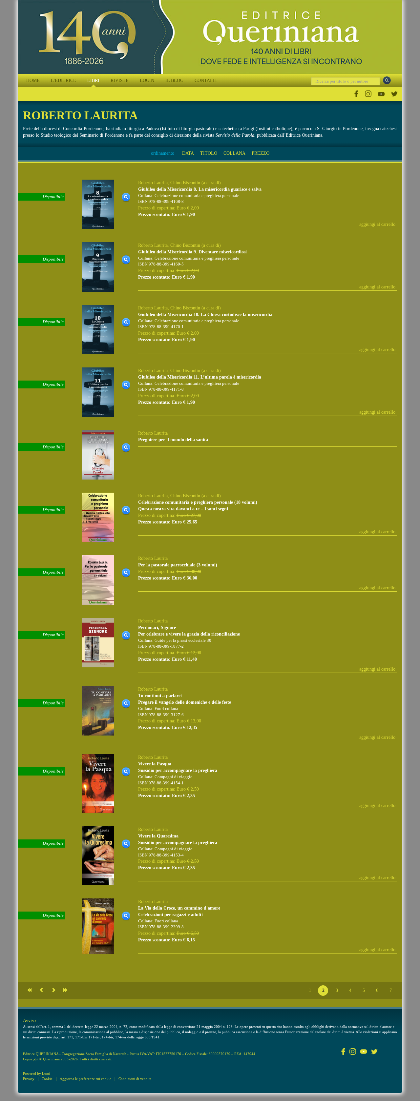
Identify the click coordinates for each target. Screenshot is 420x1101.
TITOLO (208, 153)
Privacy (28, 1079)
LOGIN (147, 80)
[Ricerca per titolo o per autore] (387, 80)
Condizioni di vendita (134, 1079)
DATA (188, 153)
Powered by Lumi (36, 1073)
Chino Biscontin (185, 182)
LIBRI (93, 80)
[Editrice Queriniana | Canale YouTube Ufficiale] (381, 93)
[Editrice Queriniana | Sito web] (210, 37)
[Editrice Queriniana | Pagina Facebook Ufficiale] (356, 93)
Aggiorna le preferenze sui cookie (85, 1079)
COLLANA (234, 153)
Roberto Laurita (153, 182)
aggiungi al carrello (377, 224)
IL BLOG (174, 80)
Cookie (47, 1079)
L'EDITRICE (63, 80)
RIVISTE (120, 80)
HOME (33, 80)
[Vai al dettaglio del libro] (98, 203)
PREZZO (260, 153)
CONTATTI (206, 80)
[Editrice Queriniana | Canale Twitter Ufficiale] (394, 93)
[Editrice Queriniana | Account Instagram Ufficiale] (368, 93)
